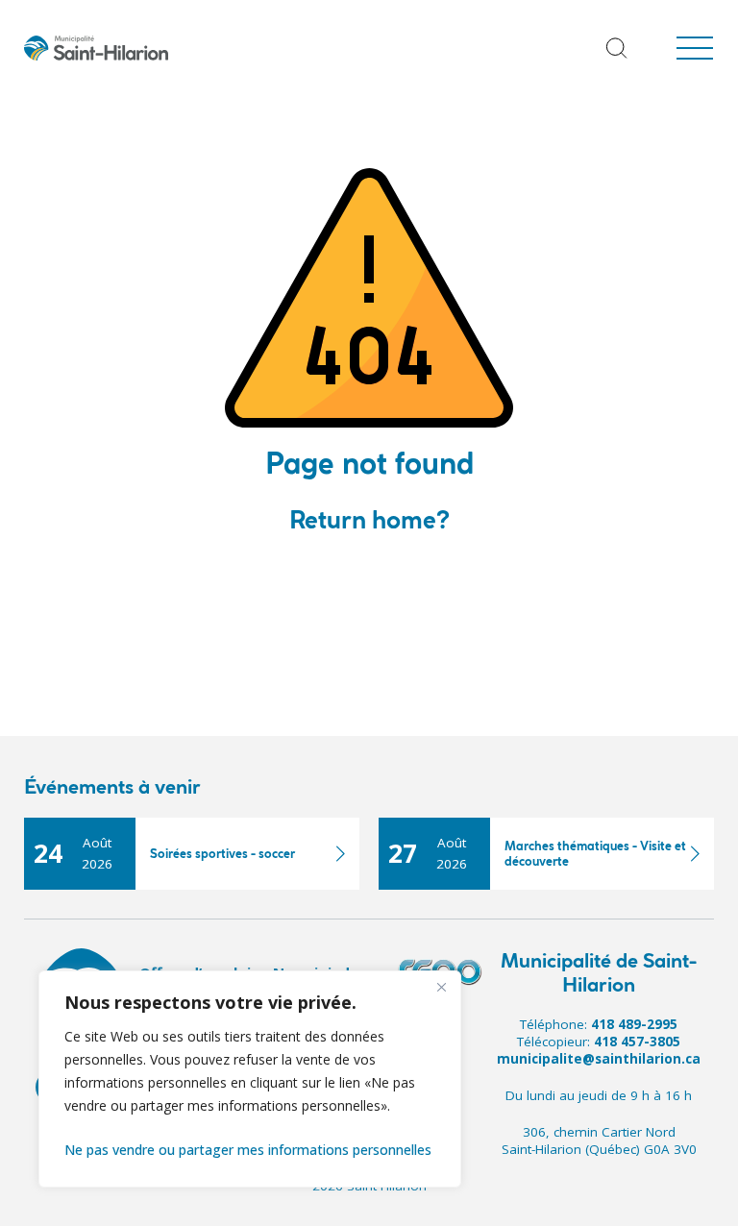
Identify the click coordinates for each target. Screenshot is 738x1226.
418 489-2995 (634, 1024)
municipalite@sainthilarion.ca (599, 1058)
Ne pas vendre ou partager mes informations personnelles (247, 1149)
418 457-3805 (637, 1041)
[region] (249, 1079)
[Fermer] (441, 986)
